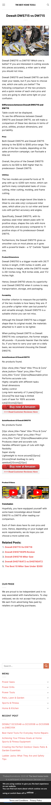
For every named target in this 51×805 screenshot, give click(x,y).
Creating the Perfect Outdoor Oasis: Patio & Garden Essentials (24, 749)
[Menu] (3, 4)
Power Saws (8, 682)
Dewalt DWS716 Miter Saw (19, 556)
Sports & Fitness (10, 703)
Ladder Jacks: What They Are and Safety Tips (23, 757)
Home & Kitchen (10, 708)
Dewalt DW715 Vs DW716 (18, 547)
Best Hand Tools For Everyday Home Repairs (25, 733)
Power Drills (8, 687)
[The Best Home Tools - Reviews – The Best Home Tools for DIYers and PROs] (25, 4)
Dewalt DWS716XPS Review (20, 552)
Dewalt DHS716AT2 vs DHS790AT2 (24, 561)
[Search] (48, 4)
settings (30, 792)
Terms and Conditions (18, 800)
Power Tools (8, 692)
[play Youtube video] (13, 492)
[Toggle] (48, 682)
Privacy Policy (36, 800)
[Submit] (46, 666)
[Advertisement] (25, 634)
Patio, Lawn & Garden (13, 697)
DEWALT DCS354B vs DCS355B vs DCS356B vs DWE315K (25, 726)
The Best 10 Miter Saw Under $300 (24, 566)
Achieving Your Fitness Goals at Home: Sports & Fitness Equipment (22, 740)
